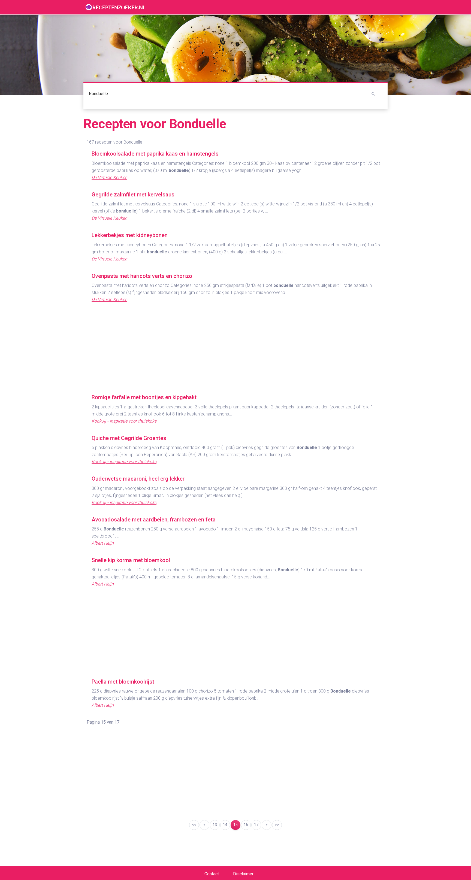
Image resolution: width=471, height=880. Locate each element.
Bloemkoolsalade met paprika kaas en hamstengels (155, 153)
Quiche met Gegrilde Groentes (129, 438)
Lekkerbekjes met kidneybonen (130, 235)
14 (225, 825)
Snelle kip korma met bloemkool (131, 560)
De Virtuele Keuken (109, 177)
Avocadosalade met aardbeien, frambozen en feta (154, 519)
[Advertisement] (235, 351)
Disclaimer (243, 873)
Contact (211, 873)
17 (256, 825)
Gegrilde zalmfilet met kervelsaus (133, 194)
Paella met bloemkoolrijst (123, 681)
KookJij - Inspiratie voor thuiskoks (124, 421)
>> (277, 825)
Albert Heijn (103, 543)
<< (194, 825)
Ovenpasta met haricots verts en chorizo (142, 276)
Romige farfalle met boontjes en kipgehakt (144, 397)
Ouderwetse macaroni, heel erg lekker (138, 478)
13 (215, 825)
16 (246, 825)
